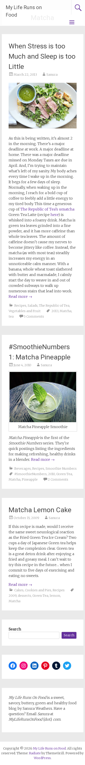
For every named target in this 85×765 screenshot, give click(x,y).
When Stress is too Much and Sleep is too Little (42, 56)
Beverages (22, 469)
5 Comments (34, 316)
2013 (54, 311)
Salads (33, 305)
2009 (13, 596)
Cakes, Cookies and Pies (32, 590)
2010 (51, 474)
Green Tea (64, 474)
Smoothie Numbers (61, 469)
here (54, 214)
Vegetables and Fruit (25, 311)
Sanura (52, 75)
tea (11, 316)
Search (15, 629)
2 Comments (58, 479)
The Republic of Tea (54, 305)
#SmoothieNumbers (30, 474)
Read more (20, 296)
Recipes (20, 305)
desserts (24, 596)
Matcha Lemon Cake (40, 510)
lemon (55, 596)
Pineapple (30, 479)
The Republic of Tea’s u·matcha (47, 209)
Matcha (65, 311)
